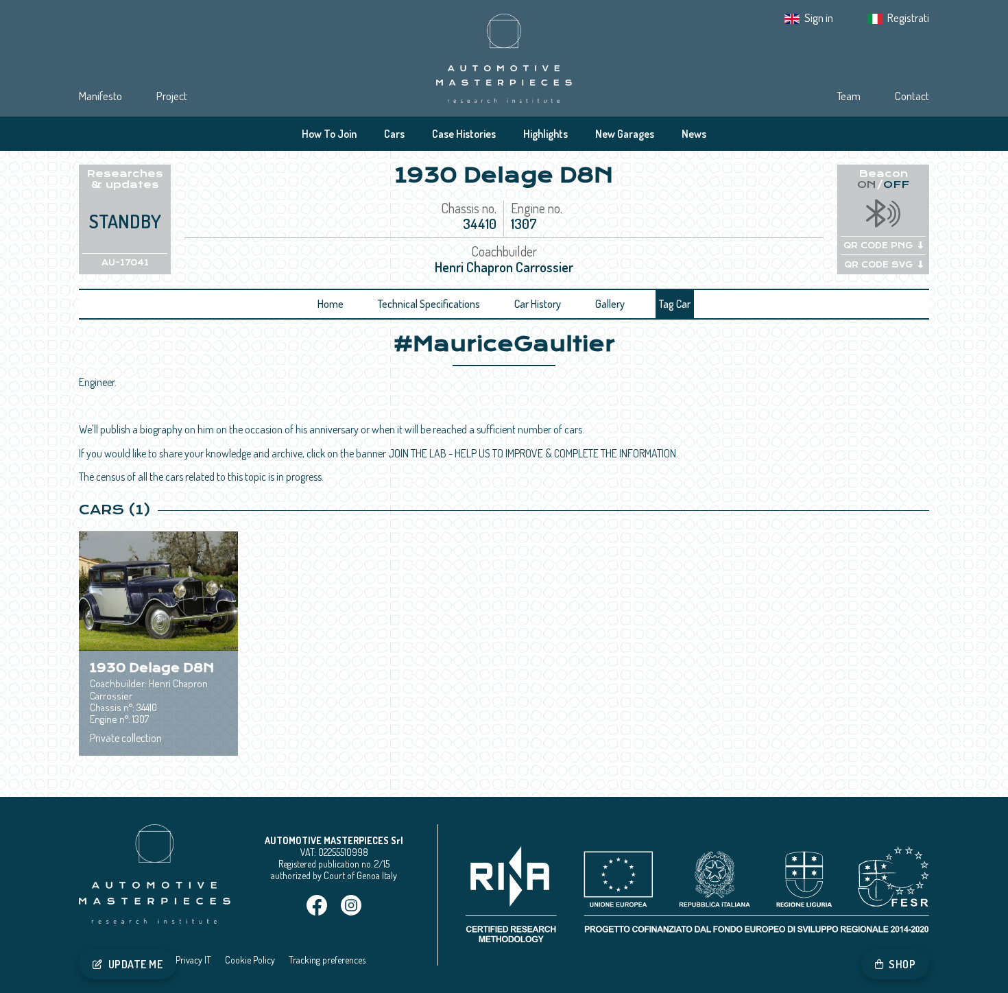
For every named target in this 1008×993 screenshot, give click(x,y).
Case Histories (464, 134)
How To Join (329, 134)
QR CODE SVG (878, 265)
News (694, 134)
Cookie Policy (250, 960)
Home (330, 304)
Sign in (818, 17)
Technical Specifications (429, 304)
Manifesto (100, 95)
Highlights (545, 134)
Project (171, 95)
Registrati (908, 17)
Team (849, 95)
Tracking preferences (327, 960)
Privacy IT (193, 960)
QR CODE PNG (878, 245)
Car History (537, 304)
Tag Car (675, 304)
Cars (394, 134)
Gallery (610, 304)
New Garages (624, 134)
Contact (912, 95)
